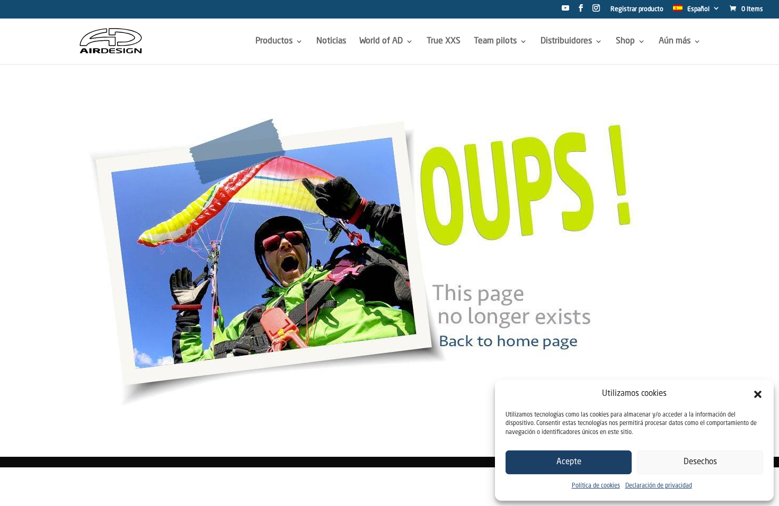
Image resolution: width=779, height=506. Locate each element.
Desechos (700, 462)
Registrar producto (636, 9)
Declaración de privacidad (658, 486)
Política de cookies (596, 486)
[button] (758, 394)
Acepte (568, 462)
